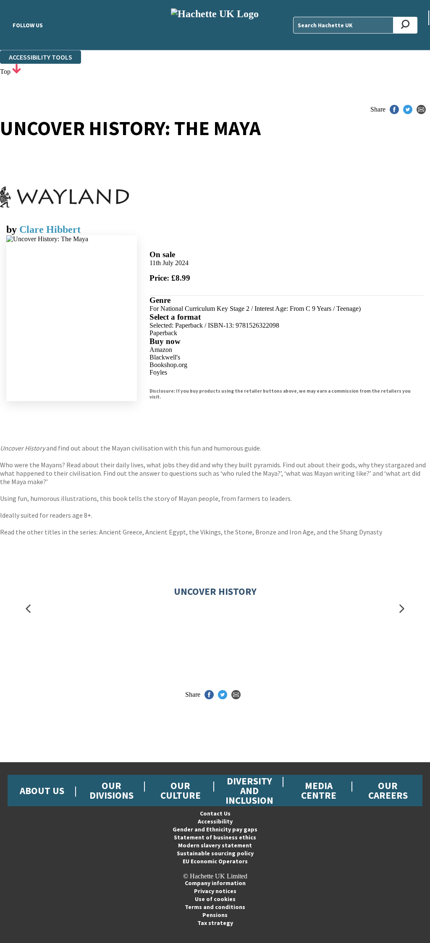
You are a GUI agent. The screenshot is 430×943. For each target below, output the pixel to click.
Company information (215, 883)
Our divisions (111, 790)
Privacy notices (215, 891)
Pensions (215, 915)
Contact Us (215, 813)
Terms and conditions (215, 907)
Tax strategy (215, 923)
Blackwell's (164, 357)
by (12, 229)
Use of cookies (215, 899)
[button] (28, 608)
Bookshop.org (168, 364)
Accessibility (215, 821)
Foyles (158, 372)
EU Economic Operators (215, 861)
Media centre (318, 790)
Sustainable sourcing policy (215, 853)
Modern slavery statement (215, 845)
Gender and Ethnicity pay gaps (215, 829)
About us (42, 790)
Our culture (180, 790)
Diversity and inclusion (249, 790)
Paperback (163, 332)
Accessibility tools (40, 57)
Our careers (388, 790)
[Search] (405, 25)
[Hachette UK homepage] (214, 25)
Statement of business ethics (215, 837)
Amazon (160, 349)
